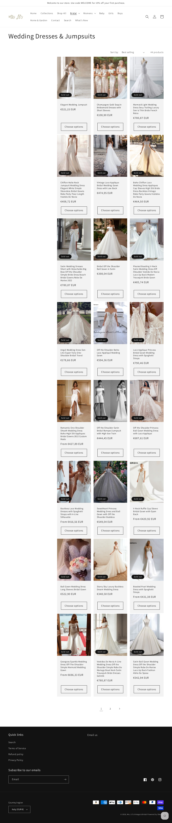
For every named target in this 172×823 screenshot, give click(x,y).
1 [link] (101, 708)
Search (12, 742)
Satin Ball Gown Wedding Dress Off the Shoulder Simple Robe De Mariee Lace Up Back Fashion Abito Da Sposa (145, 667)
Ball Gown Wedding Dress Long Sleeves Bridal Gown (73, 588)
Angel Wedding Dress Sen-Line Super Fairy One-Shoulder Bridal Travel (73, 353)
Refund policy (15, 754)
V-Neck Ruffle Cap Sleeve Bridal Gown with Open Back (145, 511)
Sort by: (114, 52)
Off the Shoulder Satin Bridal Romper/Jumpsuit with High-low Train (109, 431)
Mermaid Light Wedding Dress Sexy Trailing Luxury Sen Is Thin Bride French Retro (146, 109)
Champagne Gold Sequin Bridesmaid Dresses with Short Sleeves (109, 107)
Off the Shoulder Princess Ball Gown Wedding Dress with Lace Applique (145, 431)
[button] (74, 13)
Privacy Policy (15, 760)
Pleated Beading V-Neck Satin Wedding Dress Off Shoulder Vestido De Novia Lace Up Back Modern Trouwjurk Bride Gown (146, 272)
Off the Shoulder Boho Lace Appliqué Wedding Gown (108, 353)
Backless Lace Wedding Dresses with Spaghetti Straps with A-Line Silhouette (71, 513)
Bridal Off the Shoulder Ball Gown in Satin (108, 268)
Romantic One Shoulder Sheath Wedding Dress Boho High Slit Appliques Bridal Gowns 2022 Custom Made (73, 434)
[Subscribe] (65, 779)
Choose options (74, 126)
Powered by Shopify (155, 814)
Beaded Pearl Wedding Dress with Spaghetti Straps (144, 589)
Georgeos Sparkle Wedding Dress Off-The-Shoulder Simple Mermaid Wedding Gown (73, 666)
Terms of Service (17, 748)
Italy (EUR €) (18, 809)
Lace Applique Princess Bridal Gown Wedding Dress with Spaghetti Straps (144, 354)
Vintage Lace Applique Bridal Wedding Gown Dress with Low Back (108, 185)
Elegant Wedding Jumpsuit (73, 104)
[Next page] (119, 708)
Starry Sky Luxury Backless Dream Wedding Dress (110, 588)
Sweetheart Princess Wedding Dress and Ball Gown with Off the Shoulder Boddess (108, 513)
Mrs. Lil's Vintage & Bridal (137, 814)
